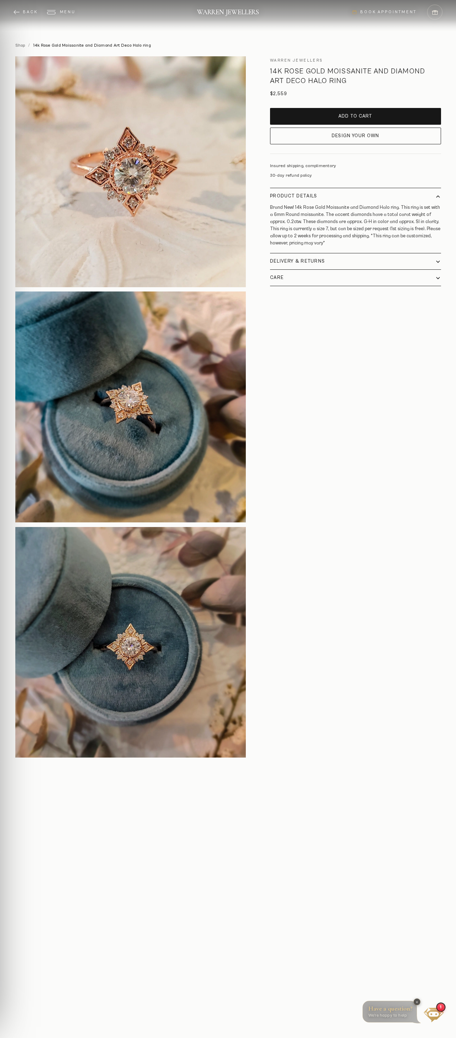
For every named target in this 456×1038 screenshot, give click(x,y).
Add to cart (355, 116)
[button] (393, 1013)
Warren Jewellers (228, 12)
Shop (20, 45)
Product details (293, 196)
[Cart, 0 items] (434, 12)
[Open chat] (433, 1012)
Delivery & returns (297, 261)
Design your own (355, 136)
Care (277, 277)
